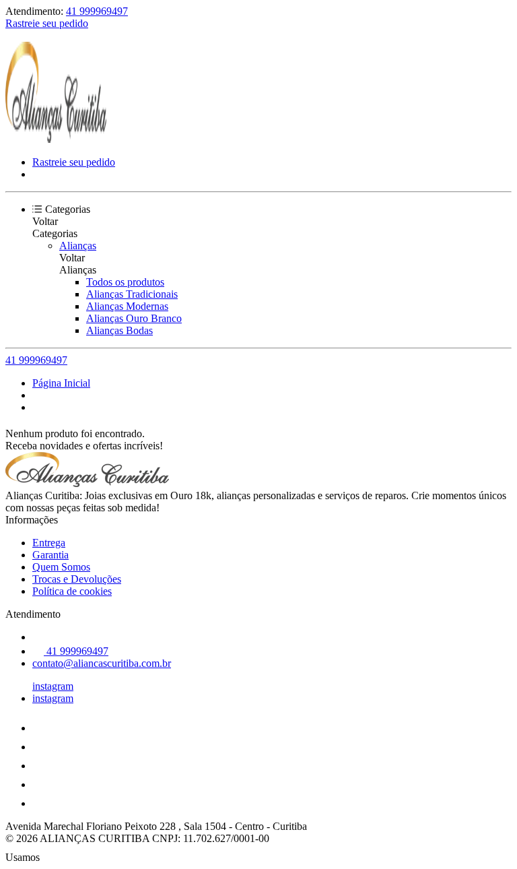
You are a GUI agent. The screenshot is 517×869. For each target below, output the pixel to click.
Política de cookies (72, 591)
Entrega (48, 542)
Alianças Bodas (119, 330)
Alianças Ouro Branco (134, 318)
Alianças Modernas (127, 306)
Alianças (77, 245)
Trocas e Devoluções (76, 579)
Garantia (50, 554)
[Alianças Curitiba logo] (55, 139)
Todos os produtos (125, 282)
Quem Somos (61, 567)
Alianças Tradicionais (132, 294)
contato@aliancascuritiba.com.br (101, 663)
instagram (52, 686)
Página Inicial (61, 383)
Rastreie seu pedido (46, 23)
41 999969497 (97, 11)
